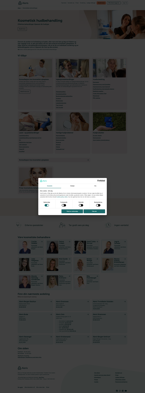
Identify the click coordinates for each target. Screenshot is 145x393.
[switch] (64, 205)
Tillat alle (94, 211)
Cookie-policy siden (62, 197)
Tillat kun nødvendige (72, 211)
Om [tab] (95, 186)
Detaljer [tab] (72, 186)
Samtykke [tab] (49, 186)
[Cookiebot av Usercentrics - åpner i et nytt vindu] (98, 181)
